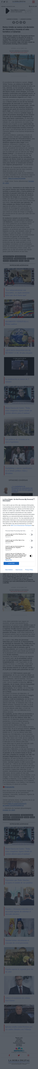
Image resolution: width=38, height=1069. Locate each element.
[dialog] (19, 534)
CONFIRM (11, 563)
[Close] (34, 499)
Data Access (19, 569)
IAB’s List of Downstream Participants (21, 525)
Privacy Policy (29, 569)
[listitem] (19, 531)
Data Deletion (9, 569)
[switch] (31, 534)
